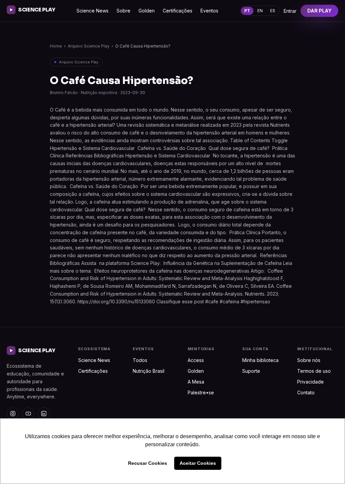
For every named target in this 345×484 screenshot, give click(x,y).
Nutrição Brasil (148, 371)
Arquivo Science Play (88, 46)
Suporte (251, 371)
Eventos (209, 10)
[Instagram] (13, 413)
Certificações (177, 10)
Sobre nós (308, 360)
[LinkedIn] (44, 413)
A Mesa (196, 382)
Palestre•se (201, 392)
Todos (140, 360)
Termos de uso (314, 371)
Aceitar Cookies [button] (198, 463)
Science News (92, 10)
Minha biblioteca (260, 360)
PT (247, 10)
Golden (146, 10)
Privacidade (310, 382)
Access (196, 360)
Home (56, 46)
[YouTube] (28, 413)
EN (260, 10)
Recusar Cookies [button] (147, 463)
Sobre (123, 10)
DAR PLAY (319, 10)
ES (272, 10)
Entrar (290, 11)
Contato (306, 392)
